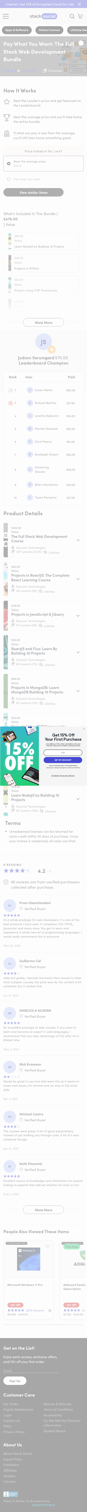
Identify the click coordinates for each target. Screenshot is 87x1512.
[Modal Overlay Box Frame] (43, 756)
